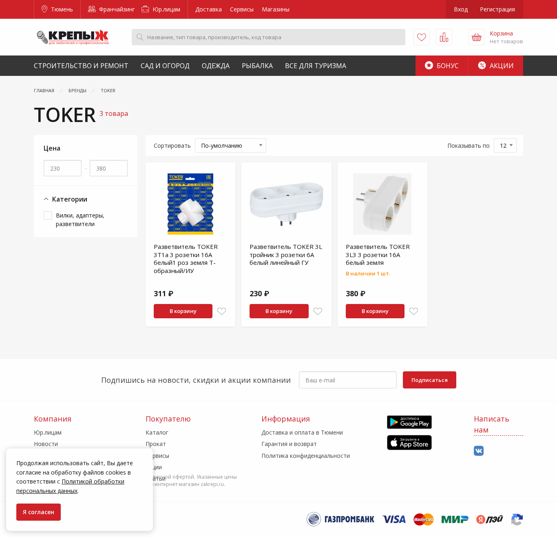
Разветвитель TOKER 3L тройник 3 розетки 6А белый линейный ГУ (286, 254)
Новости (46, 444)
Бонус (447, 65)
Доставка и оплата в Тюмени (302, 432)
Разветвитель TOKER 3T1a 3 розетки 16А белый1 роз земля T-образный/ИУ (186, 258)
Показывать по (468, 145)
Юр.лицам (165, 9)
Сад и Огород (165, 65)
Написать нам (491, 424)
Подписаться (429, 380)
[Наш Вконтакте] (479, 451)
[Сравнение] (444, 37)
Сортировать (172, 145)
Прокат (156, 444)
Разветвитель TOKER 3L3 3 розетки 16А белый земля (378, 254)
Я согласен (38, 512)
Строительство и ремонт (81, 65)
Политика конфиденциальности (305, 455)
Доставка (208, 9)
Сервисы (242, 9)
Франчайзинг (116, 9)
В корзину (183, 311)
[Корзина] (477, 37)
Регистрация (497, 9)
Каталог (157, 432)
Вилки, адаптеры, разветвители (80, 219)
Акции (501, 65)
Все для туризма (315, 65)
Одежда (216, 65)
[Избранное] (421, 37)
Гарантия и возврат (289, 444)
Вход (461, 9)
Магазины (276, 9)
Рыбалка (257, 65)
